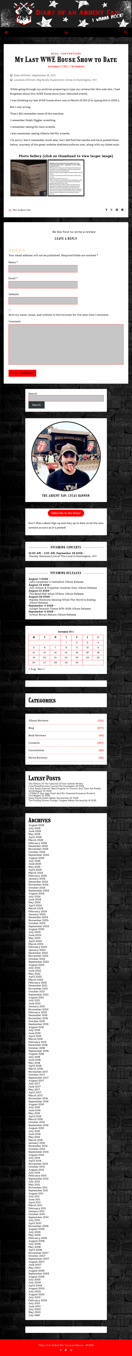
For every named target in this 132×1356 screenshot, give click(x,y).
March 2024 (35, 908)
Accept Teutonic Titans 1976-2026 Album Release (60, 608)
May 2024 (34, 902)
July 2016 (34, 1107)
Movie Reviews (37, 757)
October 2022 (36, 958)
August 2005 (36, 1276)
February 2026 (37, 843)
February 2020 (37, 1012)
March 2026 (35, 840)
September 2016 (38, 1101)
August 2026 (36, 825)
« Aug (32, 669)
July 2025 (34, 860)
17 (87, 652)
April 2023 (35, 941)
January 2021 (36, 1006)
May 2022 (34, 973)
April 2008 (35, 1249)
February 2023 (37, 946)
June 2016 (34, 1110)
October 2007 (36, 1255)
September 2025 (38, 854)
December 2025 (38, 846)
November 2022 (38, 955)
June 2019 (34, 1033)
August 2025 (36, 857)
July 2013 (34, 1172)
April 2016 (34, 1116)
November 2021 (38, 988)
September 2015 (38, 1125)
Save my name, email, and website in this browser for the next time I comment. (59, 314)
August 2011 (35, 1193)
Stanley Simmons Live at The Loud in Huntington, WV (63, 556)
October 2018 (36, 1048)
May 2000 (34, 1312)
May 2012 (34, 1184)
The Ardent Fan (21, 210)
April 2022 (35, 976)
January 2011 (36, 1211)
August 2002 (36, 1294)
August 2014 (36, 1154)
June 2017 (34, 1086)
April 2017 (34, 1092)
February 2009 (37, 1238)
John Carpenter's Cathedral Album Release (56, 581)
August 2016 (36, 1104)
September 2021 (38, 994)
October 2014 (36, 1148)
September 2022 (38, 961)
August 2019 (36, 1027)
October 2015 (36, 1122)
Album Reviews (38, 720)
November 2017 (38, 1071)
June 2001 (34, 1306)
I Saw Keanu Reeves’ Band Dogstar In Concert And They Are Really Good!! (64, 789)
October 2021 (36, 991)
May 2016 (34, 1113)
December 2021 (37, 985)
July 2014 (34, 1157)
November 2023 (38, 920)
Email (13, 278)
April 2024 (35, 905)
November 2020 (38, 1009)
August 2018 (36, 1053)
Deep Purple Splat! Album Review (46, 798)
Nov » (41, 669)
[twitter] (66, 1350)
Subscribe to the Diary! (66, 513)
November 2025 (38, 848)
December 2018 (37, 1044)
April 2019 (34, 1036)
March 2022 (35, 979)
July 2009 (34, 1232)
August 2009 (36, 1229)
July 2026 (34, 828)
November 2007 (38, 1252)
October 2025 (36, 852)
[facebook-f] (61, 1350)
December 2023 (38, 917)
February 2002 (37, 1300)
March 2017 (35, 1095)
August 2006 (36, 1270)
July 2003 (34, 1291)
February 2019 (37, 1042)
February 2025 (37, 875)
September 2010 (38, 1217)
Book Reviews (37, 735)
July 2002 (34, 1297)
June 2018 (34, 1059)
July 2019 (34, 1030)
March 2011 (35, 1205)
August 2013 (36, 1169)
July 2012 (34, 1181)
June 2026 (34, 831)
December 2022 (38, 952)
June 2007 (34, 1264)
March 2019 (35, 1038)
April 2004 (35, 1285)
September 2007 (38, 1258)
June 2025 (34, 863)
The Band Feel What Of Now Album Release (56, 593)
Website (14, 294)
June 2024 (34, 899)
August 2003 (36, 1288)
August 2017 (36, 1080)
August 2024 (36, 893)
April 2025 (35, 869)
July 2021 (34, 1000)
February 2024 (37, 911)
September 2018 (38, 1050)
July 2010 (34, 1220)
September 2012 (38, 1178)
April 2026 (35, 837)
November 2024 (38, 884)
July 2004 (34, 1282)
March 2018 (35, 1068)
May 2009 (34, 1235)
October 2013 (36, 1166)
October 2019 (36, 1021)
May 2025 (34, 866)
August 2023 (36, 929)
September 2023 (38, 926)
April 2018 (34, 1065)
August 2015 (36, 1128)
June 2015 (34, 1134)
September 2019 (38, 1024)
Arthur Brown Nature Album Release (52, 614)
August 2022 (36, 964)
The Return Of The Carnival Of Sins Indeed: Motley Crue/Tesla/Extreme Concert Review (55, 784)
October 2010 (36, 1214)
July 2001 (34, 1303)
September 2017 (38, 1077)
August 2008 (36, 1240)
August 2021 (36, 997)
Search (32, 393)
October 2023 (36, 923)
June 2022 (34, 970)
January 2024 (37, 914)
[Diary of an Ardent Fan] (66, 14)
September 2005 (38, 1273)
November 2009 (38, 1226)
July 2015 (34, 1131)
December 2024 (38, 881)
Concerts (34, 742)
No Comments (77, 66)
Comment (15, 321)
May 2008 (34, 1246)
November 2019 (38, 1018)
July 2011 (33, 1196)
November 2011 (37, 1187)
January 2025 (36, 878)
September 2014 (38, 1151)
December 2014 (37, 1145)
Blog (54, 53)
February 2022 (37, 982)
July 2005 (34, 1279)
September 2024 (38, 890)
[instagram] (71, 1350)
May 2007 (34, 1267)
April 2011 (34, 1202)
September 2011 (38, 1190)
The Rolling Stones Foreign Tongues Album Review (55, 800)
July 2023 (34, 932)
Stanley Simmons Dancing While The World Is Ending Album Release (62, 601)
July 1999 (34, 1315)
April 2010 (34, 1223)
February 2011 (37, 1208)
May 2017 (34, 1089)
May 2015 (34, 1137)
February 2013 (37, 1175)
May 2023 (34, 938)
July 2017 (34, 1083)
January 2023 (37, 950)
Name (13, 262)
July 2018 (34, 1056)
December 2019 (37, 1015)
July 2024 (34, 896)
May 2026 (34, 834)
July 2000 (34, 1309)
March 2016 (35, 1119)
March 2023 (35, 944)
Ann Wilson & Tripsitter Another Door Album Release (63, 587)
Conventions (71, 53)
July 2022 (34, 967)
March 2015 (35, 1140)
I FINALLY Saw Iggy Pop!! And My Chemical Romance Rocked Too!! (61, 794)
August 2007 (36, 1261)
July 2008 (34, 1243)
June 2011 (34, 1199)
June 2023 (34, 935)
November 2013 (38, 1163)
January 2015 (36, 1142)
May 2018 (34, 1062)
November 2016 (38, 1098)
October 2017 (36, 1074)
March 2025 (35, 872)
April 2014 (34, 1160)
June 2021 (34, 1003)
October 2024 (36, 887)
